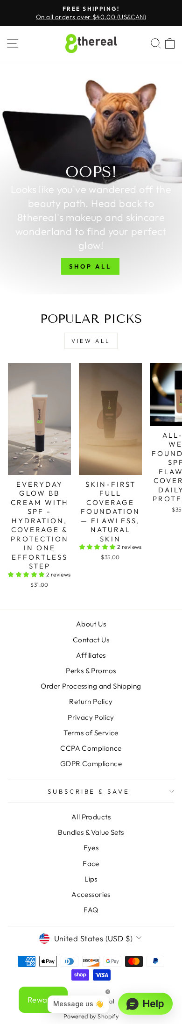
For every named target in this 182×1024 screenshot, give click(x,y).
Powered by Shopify (91, 1016)
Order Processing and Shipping (91, 686)
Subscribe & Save (89, 791)
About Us (91, 623)
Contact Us (91, 639)
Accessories (91, 894)
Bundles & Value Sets (91, 832)
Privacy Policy (91, 717)
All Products (91, 816)
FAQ (91, 909)
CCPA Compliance (90, 748)
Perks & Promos (91, 670)
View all (91, 340)
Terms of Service (91, 732)
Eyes (91, 847)
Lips (91, 879)
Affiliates (90, 655)
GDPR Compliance (91, 763)
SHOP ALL (90, 266)
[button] (27, 574)
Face (91, 863)
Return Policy (90, 701)
